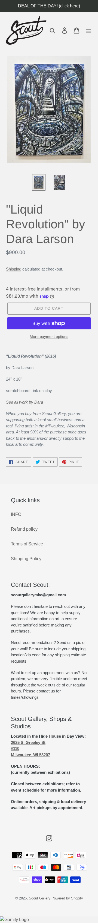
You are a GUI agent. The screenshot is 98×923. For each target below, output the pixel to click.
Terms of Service (27, 544)
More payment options (49, 336)
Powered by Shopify (67, 898)
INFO (16, 514)
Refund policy (24, 529)
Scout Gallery (39, 898)
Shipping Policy (26, 558)
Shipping (13, 269)
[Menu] (88, 30)
